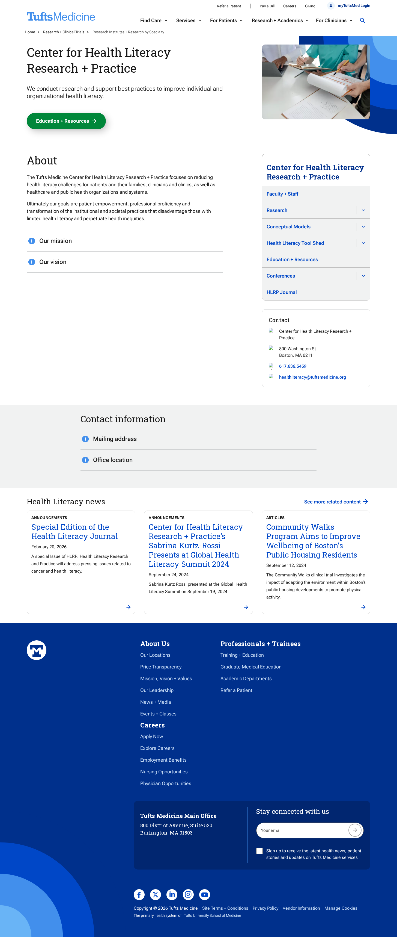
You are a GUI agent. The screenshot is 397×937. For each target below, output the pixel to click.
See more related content (332, 502)
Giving (310, 6)
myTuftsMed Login (354, 5)
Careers (289, 6)
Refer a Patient (229, 6)
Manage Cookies (340, 908)
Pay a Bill (267, 6)
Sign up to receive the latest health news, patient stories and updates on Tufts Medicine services (313, 854)
